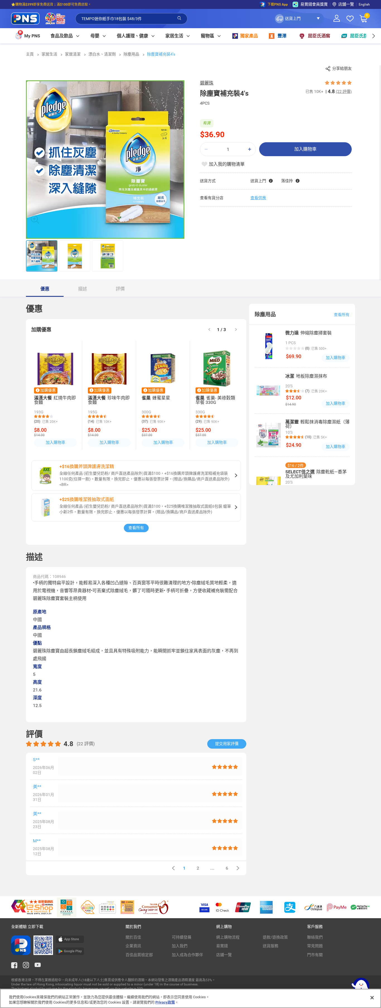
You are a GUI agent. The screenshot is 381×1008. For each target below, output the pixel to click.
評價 (120, 288)
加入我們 (179, 946)
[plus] (249, 149)
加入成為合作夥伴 (187, 954)
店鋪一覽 (224, 954)
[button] (299, 18)
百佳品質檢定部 (139, 954)
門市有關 (315, 954)
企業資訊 (133, 946)
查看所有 (136, 527)
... (212, 868)
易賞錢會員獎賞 (314, 4)
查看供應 (258, 198)
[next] (373, 36)
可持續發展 (181, 937)
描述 (82, 288)
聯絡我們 (315, 937)
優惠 (44, 288)
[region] (190, 998)
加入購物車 (305, 149)
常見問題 (315, 946)
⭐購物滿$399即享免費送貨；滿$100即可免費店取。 (51, 4)
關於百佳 (133, 937)
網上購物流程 (228, 937)
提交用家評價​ (226, 743)
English (364, 4)
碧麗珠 (206, 83)
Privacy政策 (165, 1002)
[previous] (173, 868)
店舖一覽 (346, 4)
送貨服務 (270, 946)
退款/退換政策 (275, 937)
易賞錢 (222, 946)
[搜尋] (179, 18)
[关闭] (372, 998)
